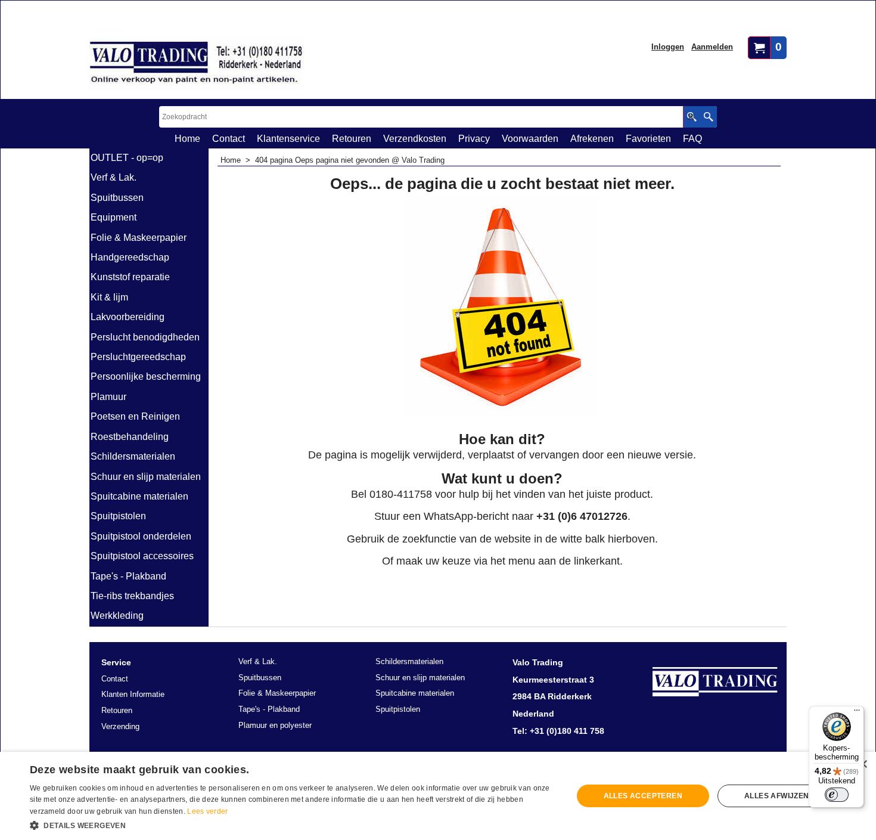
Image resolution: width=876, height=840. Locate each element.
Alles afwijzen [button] (776, 796)
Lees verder (207, 811)
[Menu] (857, 713)
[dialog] (438, 796)
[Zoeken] (708, 117)
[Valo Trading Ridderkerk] (196, 63)
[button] (293, 824)
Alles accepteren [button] (643, 796)
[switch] (837, 795)
